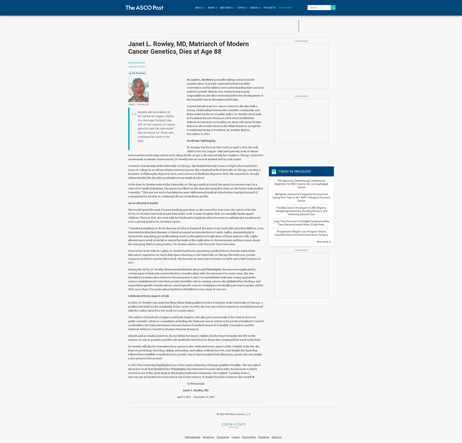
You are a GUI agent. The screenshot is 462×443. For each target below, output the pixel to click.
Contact (236, 437)
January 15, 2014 (137, 66)
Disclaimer (263, 437)
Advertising (208, 437)
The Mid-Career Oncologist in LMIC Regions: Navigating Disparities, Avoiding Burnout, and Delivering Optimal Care (301, 211)
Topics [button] (241, 7)
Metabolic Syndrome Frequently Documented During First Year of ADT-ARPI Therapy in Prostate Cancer (301, 197)
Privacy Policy (249, 437)
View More (323, 241)
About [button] (199, 7)
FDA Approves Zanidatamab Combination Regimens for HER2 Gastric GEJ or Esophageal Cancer (301, 184)
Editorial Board (192, 437)
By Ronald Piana (136, 62)
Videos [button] (254, 7)
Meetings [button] (226, 7)
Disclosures (223, 437)
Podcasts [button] (269, 7)
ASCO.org (277, 437)
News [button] (211, 7)
